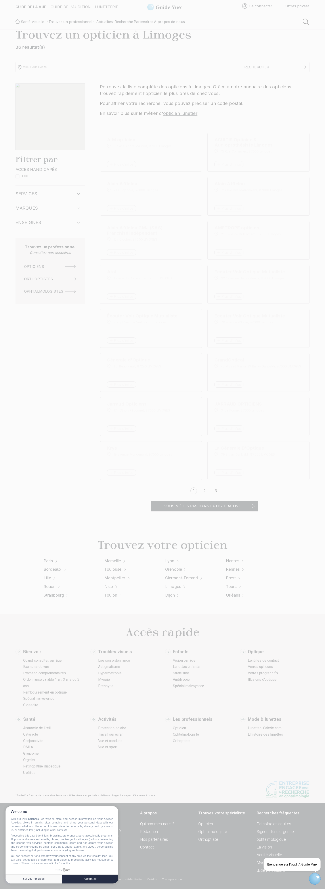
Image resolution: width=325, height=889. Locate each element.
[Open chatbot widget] (315, 879)
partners (33, 819)
